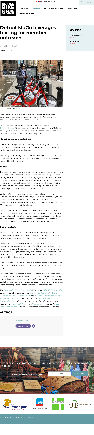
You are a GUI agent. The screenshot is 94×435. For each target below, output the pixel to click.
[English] (39, 2)
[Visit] (15, 404)
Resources (72, 8)
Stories (36, 8)
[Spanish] (41, 2)
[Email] (33, 326)
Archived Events (27, 14)
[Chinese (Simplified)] (36, 2)
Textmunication (7, 128)
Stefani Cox (11, 46)
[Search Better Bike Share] (81, 2)
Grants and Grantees (53, 8)
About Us (24, 8)
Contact (89, 2)
